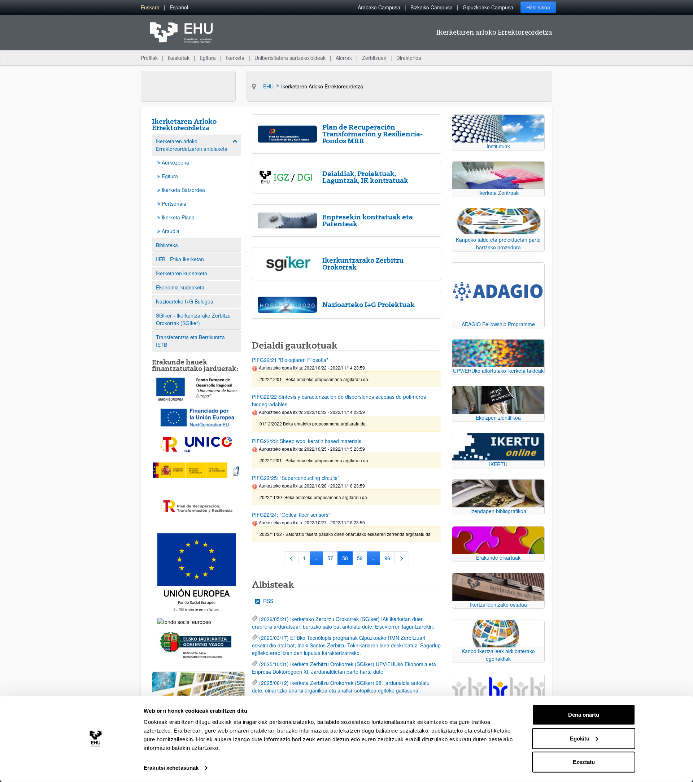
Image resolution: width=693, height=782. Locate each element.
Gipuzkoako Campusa (488, 7)
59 (362, 559)
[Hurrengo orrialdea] (402, 558)
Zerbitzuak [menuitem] (374, 57)
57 (332, 559)
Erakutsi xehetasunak (171, 768)
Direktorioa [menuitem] (408, 57)
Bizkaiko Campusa (431, 7)
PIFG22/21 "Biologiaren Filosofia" (290, 359)
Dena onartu (583, 715)
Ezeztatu (584, 762)
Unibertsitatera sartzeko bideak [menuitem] (290, 57)
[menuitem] (150, 7)
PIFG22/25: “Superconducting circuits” (295, 477)
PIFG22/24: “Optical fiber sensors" (291, 514)
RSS (268, 600)
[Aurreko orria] (291, 558)
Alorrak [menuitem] (344, 57)
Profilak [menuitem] (149, 57)
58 (347, 559)
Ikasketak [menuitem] (178, 57)
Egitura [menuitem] (208, 57)
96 (389, 559)
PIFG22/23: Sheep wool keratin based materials (306, 441)
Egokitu (579, 738)
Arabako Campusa (379, 7)
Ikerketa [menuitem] (235, 57)
